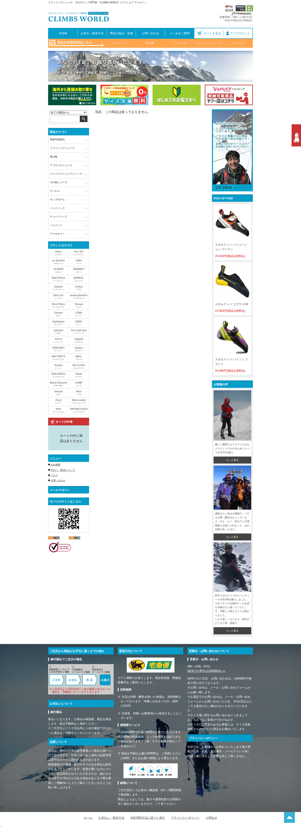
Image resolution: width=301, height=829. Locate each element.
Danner (58, 314)
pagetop (289, 817)
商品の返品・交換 (121, 33)
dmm (58, 410)
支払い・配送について (63, 470)
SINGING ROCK (79, 410)
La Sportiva (58, 261)
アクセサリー (57, 233)
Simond (58, 392)
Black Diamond (58, 384)
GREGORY (58, 349)
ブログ (54, 475)
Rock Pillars (58, 305)
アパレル (238, 43)
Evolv (58, 253)
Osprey (79, 349)
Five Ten (79, 253)
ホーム (88, 817)
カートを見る (212, 33)
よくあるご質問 (180, 33)
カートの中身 (64, 421)
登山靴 (149, 43)
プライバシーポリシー (185, 817)
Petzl (78, 392)
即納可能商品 (57, 139)
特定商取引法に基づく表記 (147, 817)
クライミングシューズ (62, 148)
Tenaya (79, 305)
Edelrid (58, 288)
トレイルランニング (209, 43)
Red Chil (58, 296)
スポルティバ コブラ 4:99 (231, 307)
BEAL (79, 357)
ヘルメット (56, 225)
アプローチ (179, 43)
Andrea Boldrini (78, 296)
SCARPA (58, 270)
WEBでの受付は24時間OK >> (206, 671)
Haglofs (79, 340)
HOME (63, 33)
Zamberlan (58, 322)
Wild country (78, 401)
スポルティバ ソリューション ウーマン (231, 250)
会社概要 (55, 464)
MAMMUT (78, 270)
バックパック (57, 208)
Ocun (58, 401)
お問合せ (211, 817)
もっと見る (232, 460)
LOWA (78, 314)
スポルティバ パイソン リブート (231, 365)
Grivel (79, 375)
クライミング (120, 43)
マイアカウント (240, 33)
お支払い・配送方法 (111, 817)
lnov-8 (58, 340)
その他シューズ (58, 182)
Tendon (58, 366)
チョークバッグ (58, 216)
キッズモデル (57, 199)
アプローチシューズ (61, 165)
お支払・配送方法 (92, 33)
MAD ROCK (58, 279)
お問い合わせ (150, 33)
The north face (79, 331)
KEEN (78, 322)
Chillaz (79, 288)
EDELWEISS (58, 375)
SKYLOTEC (78, 366)
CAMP (78, 384)
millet (79, 261)
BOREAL (79, 279)
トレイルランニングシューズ (66, 173)
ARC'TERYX (58, 357)
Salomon (58, 331)
